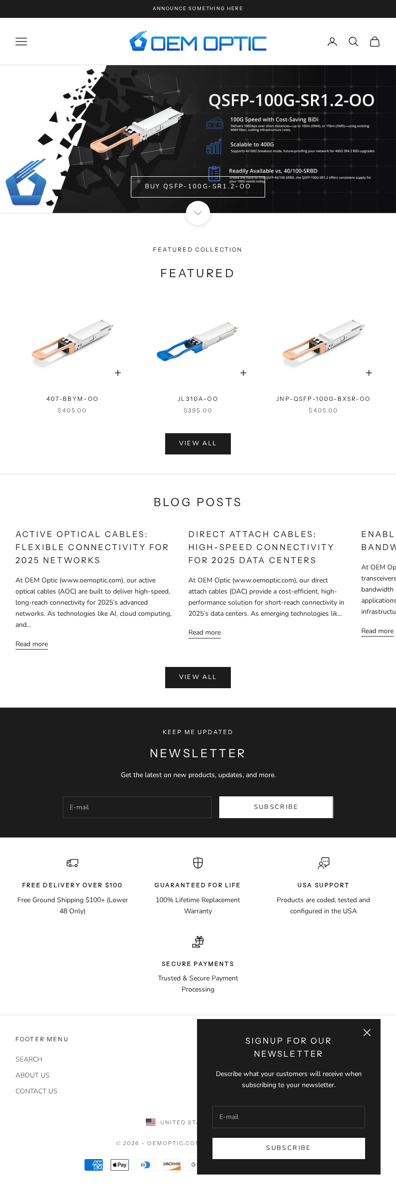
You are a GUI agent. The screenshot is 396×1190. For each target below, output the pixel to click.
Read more (31, 644)
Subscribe (288, 1148)
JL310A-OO (198, 398)
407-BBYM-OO (72, 398)
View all (198, 443)
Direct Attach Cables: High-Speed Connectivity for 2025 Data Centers (261, 547)
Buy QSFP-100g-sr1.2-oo (198, 186)
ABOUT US (32, 1075)
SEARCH (28, 1059)
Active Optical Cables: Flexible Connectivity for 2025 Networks (92, 547)
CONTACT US (36, 1091)
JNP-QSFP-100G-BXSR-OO (323, 398)
